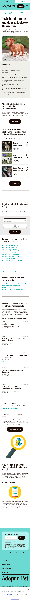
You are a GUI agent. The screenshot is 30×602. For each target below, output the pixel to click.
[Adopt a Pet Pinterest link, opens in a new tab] (13, 552)
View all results (15, 183)
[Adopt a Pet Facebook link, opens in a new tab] (7, 552)
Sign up (21, 6)
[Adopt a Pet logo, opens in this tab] (15, 580)
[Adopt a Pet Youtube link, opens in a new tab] (17, 552)
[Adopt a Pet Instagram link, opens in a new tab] (20, 552)
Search (15, 232)
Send (21, 537)
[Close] (28, 589)
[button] (27, 143)
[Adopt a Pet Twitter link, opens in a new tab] (10, 552)
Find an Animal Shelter (15, 429)
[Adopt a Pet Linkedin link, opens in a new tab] (23, 552)
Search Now (15, 121)
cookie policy (9, 594)
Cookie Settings (15, 599)
